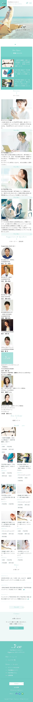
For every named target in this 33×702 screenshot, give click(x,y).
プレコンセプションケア (24, 475)
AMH (3, 446)
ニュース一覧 (12, 660)
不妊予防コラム (12, 672)
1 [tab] (15, 44)
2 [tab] (17, 44)
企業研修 (10, 675)
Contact (16, 628)
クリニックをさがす (13, 667)
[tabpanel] (16, 27)
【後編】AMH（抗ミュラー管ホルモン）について (24, 524)
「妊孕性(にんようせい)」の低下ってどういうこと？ (24, 553)
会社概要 (16, 687)
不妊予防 (9, 446)
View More (16, 130)
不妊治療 (4, 449)
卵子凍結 (20, 507)
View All (16, 425)
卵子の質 (11, 449)
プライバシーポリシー (16, 690)
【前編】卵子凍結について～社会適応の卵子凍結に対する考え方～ (8, 524)
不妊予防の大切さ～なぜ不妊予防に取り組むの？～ (8, 497)
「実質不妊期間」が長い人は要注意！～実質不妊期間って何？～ (8, 440)
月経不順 (20, 480)
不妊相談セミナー (13, 670)
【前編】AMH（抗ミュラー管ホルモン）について (8, 553)
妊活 (3, 452)
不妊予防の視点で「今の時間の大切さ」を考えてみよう (8, 466)
